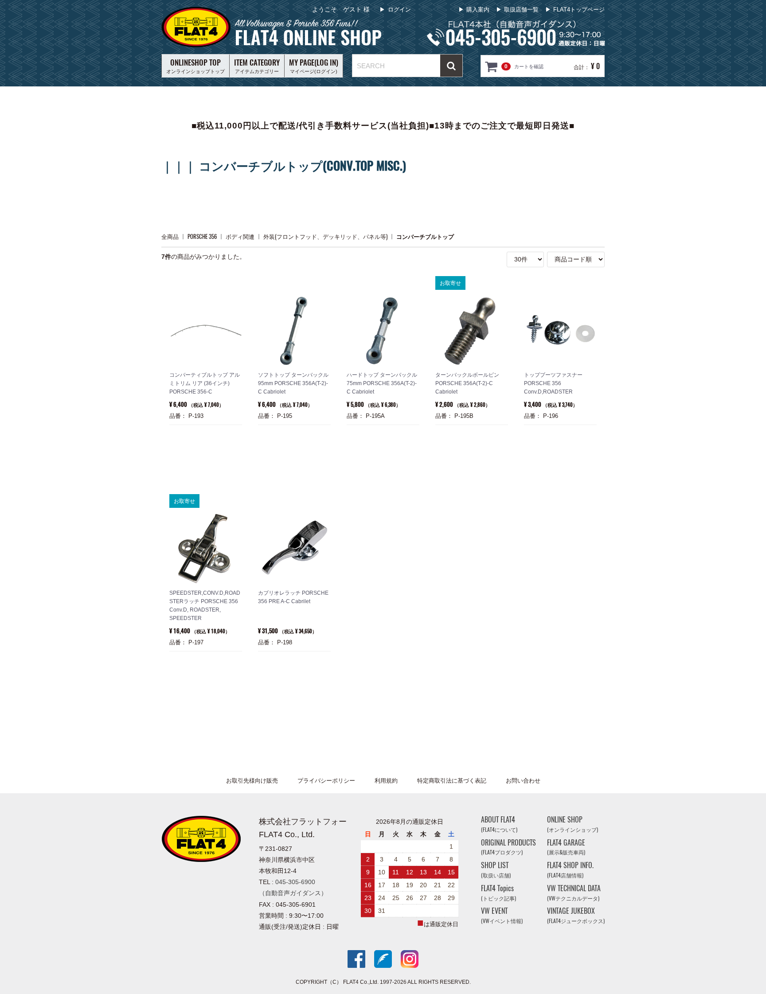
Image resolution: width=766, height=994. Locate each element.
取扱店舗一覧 (521, 9)
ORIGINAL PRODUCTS (508, 847)
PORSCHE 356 (202, 236)
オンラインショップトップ (195, 65)
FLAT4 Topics (498, 893)
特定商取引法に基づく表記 (451, 780)
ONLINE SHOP (572, 824)
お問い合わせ (523, 780)
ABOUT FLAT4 (499, 824)
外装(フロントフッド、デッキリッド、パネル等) (325, 236)
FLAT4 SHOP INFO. (570, 870)
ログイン (399, 9)
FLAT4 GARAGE (566, 847)
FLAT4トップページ (579, 9)
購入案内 (477, 9)
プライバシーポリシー (326, 780)
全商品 (170, 236)
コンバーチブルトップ (425, 236)
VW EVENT (502, 915)
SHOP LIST (496, 870)
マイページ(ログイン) (313, 65)
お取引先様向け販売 (252, 780)
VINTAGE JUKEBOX (576, 915)
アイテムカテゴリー (257, 65)
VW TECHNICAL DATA (574, 893)
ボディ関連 (240, 236)
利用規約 (386, 780)
